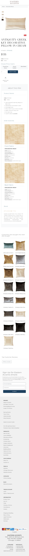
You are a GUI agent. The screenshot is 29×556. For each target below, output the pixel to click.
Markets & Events (8, 472)
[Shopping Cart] (26, 2)
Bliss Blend (23, 66)
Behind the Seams (8, 484)
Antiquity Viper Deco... (8, 334)
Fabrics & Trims (7, 451)
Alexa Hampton (7, 418)
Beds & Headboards (8, 445)
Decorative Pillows (10, 6)
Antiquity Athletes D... (9, 321)
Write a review (7, 361)
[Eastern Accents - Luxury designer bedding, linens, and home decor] (14, 2)
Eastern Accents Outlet (9, 422)
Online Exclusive (7, 453)
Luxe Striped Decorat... (20, 252)
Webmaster (6, 519)
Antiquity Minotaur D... (8, 280)
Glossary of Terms (8, 505)
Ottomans (6, 447)
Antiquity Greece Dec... (20, 321)
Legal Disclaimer (7, 517)
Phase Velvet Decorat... (8, 266)
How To (5, 501)
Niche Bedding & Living (9, 406)
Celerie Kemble (7, 416)
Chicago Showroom (8, 470)
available (15, 113)
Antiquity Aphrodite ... (20, 266)
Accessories (6, 439)
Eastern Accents (7, 402)
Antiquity (9, 50)
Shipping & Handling (8, 513)
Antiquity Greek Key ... (20, 334)
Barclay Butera (7, 412)
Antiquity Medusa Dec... (20, 293)
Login (5, 491)
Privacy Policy (18, 379)
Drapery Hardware (8, 443)
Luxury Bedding (7, 435)
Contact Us (6, 462)
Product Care (7, 499)
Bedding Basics (7, 449)
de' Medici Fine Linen (8, 404)
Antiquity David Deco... (20, 280)
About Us (6, 460)
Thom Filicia (6, 414)
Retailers (6, 468)
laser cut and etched (5, 81)
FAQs (5, 503)
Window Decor (7, 441)
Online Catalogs (7, 478)
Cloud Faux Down (5, 67)
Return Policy (7, 515)
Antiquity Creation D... (8, 307)
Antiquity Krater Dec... (20, 307)
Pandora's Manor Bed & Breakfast (11, 428)
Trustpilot (14, 532)
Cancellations (7, 507)
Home (3, 6)
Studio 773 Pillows (8, 408)
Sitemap (5, 521)
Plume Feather (14, 67)
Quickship (6, 455)
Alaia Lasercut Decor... (8, 252)
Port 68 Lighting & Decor (9, 426)
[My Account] (25, 2)
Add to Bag (12, 71)
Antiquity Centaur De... (8, 293)
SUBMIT (14, 391)
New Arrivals (6, 433)
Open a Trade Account (9, 493)
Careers (5, 509)
